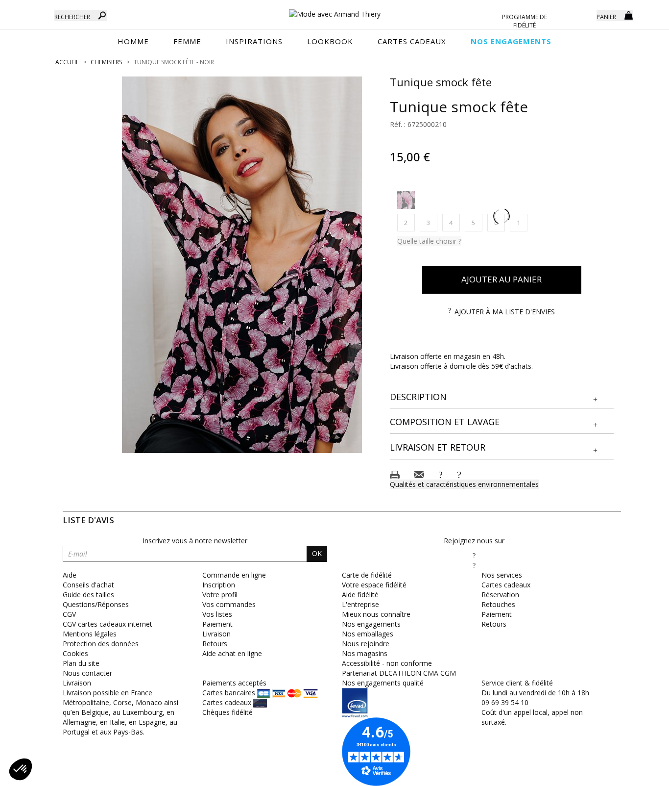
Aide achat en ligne (232, 653)
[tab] (502, 397)
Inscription (218, 584)
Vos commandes (229, 604)
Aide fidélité (360, 594)
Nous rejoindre (365, 643)
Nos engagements (371, 624)
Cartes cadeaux (505, 584)
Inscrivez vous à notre (195, 540)
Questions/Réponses (96, 604)
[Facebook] (474, 555)
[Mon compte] (582, 15)
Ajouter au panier (501, 279)
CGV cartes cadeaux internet (107, 624)
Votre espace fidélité (374, 584)
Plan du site (81, 663)
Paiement (217, 624)
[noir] (406, 200)
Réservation (500, 594)
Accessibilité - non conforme (387, 663)
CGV (69, 614)
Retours (214, 643)
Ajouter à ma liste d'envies (504, 311)
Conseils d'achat (88, 584)
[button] (502, 397)
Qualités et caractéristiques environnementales (464, 484)
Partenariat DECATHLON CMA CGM (399, 673)
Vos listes (217, 614)
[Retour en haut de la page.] (634, 773)
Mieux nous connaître (376, 614)
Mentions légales (90, 633)
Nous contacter (87, 673)
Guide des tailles (88, 594)
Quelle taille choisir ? (429, 241)
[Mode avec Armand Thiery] (334, 9)
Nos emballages (367, 633)
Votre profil (220, 594)
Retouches (498, 604)
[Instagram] (474, 565)
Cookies (75, 653)
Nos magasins (364, 653)
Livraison (216, 633)
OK (317, 553)
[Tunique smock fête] (242, 264)
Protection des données (101, 643)
